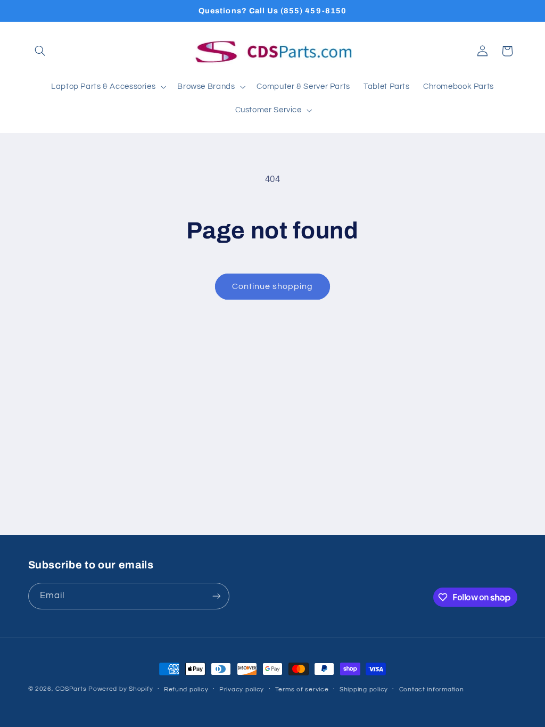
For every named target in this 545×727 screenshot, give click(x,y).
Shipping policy (364, 689)
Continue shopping (272, 286)
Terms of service (302, 689)
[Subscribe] (216, 596)
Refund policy (186, 689)
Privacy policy (241, 689)
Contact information (431, 689)
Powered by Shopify (120, 689)
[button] (40, 51)
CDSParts (70, 689)
